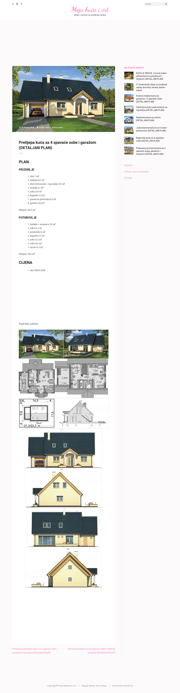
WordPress (128, 686)
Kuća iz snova (57, 127)
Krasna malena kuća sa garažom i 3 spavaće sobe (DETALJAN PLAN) (149, 98)
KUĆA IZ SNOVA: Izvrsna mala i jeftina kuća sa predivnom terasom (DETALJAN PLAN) (151, 76)
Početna (128, 165)
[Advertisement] (90, 43)
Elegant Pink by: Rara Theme (94, 686)
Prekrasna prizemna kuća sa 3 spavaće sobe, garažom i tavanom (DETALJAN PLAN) (151, 151)
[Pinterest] (21, 4)
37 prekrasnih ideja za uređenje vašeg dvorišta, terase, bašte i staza (151, 87)
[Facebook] (12, 4)
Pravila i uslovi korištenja (136, 171)
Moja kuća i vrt (90, 9)
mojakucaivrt (44, 127)
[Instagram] (17, 4)
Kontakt (128, 178)
